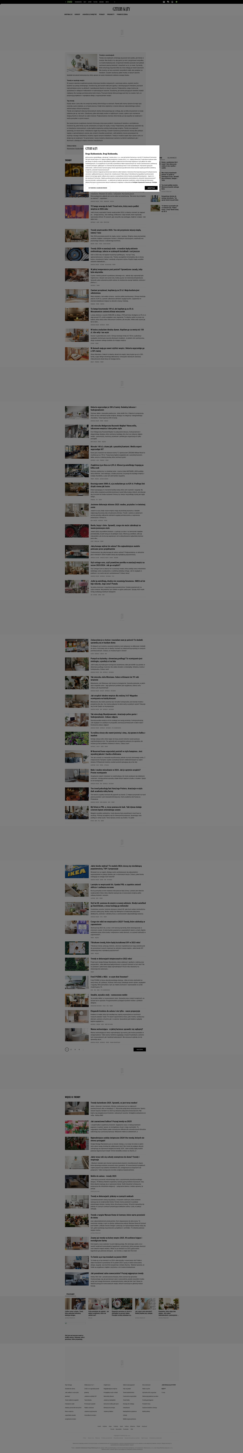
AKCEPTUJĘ (151, 188)
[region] (121, 168)
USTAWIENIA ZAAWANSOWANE (98, 188)
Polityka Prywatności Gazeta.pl (141, 182)
